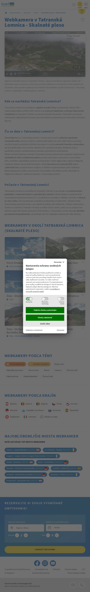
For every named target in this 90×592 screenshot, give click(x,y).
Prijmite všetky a (45, 310)
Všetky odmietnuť (45, 317)
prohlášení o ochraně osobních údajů (43, 290)
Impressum (60, 330)
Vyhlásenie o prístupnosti (34, 330)
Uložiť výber (45, 323)
